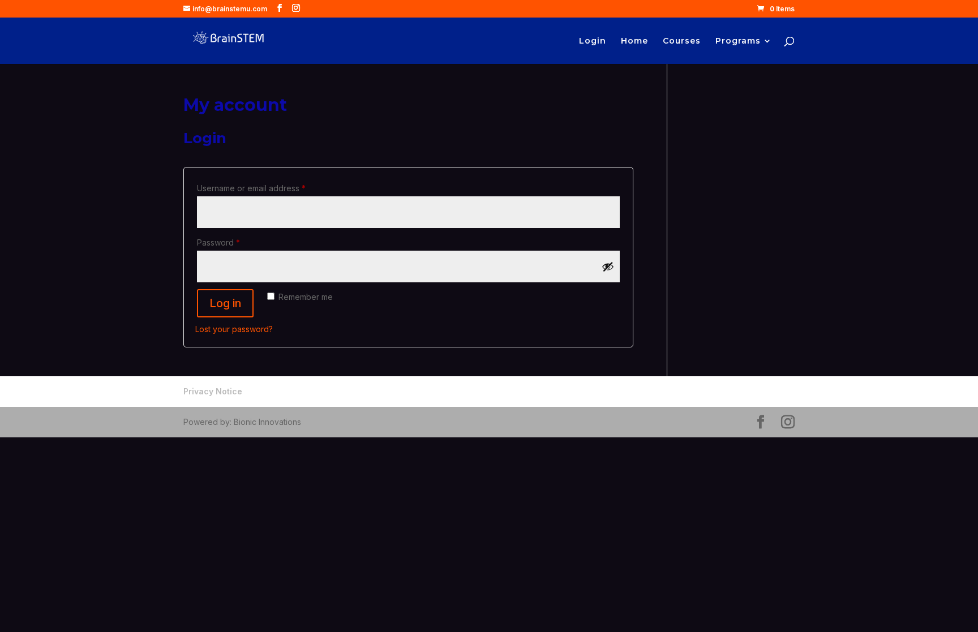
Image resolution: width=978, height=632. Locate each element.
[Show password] (608, 266)
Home (634, 41)
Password (235, 242)
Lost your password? (234, 329)
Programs (738, 41)
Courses (682, 41)
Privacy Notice (212, 391)
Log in (225, 303)
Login (592, 41)
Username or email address (268, 188)
